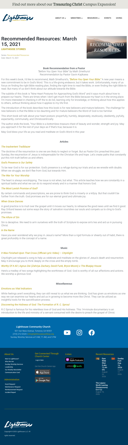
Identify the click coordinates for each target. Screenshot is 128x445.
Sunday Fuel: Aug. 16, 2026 (121, 363)
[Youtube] (67, 332)
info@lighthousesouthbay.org (41, 334)
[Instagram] (79, 332)
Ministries (76, 18)
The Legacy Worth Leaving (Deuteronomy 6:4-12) (102, 386)
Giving (119, 18)
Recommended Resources (18, 55)
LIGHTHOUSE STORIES (13, 49)
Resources (92, 18)
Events (107, 18)
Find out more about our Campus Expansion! (64, 4)
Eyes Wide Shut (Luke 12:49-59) (105, 364)
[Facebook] (91, 332)
